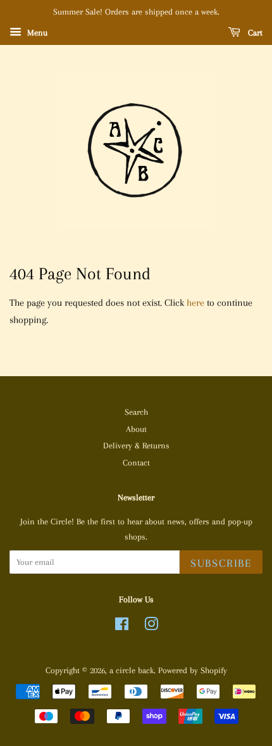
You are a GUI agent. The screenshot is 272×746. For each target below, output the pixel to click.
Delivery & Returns (136, 445)
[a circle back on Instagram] (151, 626)
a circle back (131, 670)
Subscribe (221, 563)
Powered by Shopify (192, 670)
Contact (136, 462)
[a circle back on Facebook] (121, 626)
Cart (254, 32)
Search (136, 412)
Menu (36, 32)
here (195, 302)
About (136, 429)
